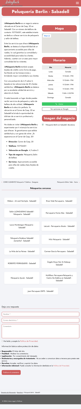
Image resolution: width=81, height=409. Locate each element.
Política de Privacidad (29, 341)
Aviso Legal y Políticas (15, 401)
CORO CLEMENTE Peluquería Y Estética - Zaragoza (20, 182)
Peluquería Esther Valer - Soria (67, 182)
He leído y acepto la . (20, 341)
